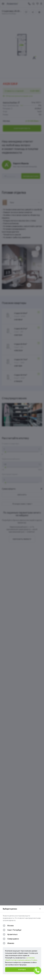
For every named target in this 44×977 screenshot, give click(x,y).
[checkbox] (8, 925)
